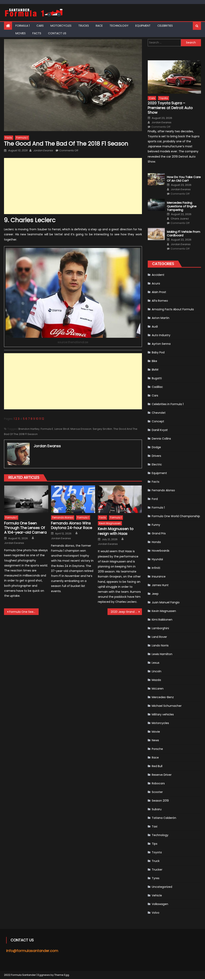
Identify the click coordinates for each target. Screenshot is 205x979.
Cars (40, 26)
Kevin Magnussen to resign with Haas (116, 531)
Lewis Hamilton (162, 654)
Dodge (156, 447)
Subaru (157, 809)
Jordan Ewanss (43, 150)
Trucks (83, 26)
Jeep (155, 594)
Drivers (156, 456)
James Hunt (160, 585)
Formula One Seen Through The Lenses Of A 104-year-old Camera (25, 528)
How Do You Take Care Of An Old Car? (184, 178)
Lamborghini (160, 628)
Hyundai (157, 559)
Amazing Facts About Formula (173, 309)
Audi (155, 327)
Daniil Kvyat (160, 430)
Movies (20, 33)
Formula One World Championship (176, 516)
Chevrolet (159, 413)
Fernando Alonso (62, 517)
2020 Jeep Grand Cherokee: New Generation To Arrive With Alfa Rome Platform (126, 612)
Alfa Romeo (160, 301)
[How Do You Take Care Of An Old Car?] (156, 179)
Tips (154, 844)
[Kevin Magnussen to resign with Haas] (120, 499)
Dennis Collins (161, 439)
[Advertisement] (73, 186)
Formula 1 (22, 26)
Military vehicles (163, 714)
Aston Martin (160, 318)
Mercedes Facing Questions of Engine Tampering (182, 206)
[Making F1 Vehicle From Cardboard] (156, 234)
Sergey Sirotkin (102, 429)
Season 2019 (160, 801)
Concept (158, 421)
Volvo (155, 913)
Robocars (158, 783)
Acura (156, 283)
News (155, 740)
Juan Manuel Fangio (166, 602)
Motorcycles (60, 26)
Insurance (159, 576)
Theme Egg (61, 975)
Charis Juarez (180, 218)
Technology (119, 26)
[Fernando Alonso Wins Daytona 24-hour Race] (73, 499)
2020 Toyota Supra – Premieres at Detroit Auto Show (170, 108)
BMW (155, 370)
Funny (156, 525)
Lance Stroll (61, 429)
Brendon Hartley (28, 429)
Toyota (163, 98)
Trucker (157, 870)
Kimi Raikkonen (162, 620)
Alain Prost (159, 292)
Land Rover (159, 637)
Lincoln (156, 671)
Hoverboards (160, 551)
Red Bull (157, 766)
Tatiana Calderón (164, 818)
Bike (154, 361)
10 (37, 419)
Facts (36, 33)
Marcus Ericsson (80, 429)
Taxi (154, 826)
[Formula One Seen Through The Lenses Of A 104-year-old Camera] (26, 499)
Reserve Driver (162, 775)
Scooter (157, 792)
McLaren (158, 689)
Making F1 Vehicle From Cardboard (183, 233)
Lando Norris (160, 645)
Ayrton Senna (161, 344)
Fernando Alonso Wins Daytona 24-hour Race (71, 525)
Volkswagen (160, 904)
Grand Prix (159, 533)
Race (99, 26)
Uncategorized (162, 887)
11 (40, 419)
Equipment (143, 26)
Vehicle (157, 895)
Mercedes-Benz (163, 697)
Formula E (47, 429)
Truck (156, 861)
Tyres (155, 878)
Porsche (157, 749)
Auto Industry (161, 335)
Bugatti (157, 378)
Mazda (156, 680)
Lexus (155, 663)
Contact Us (57, 33)
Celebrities (165, 26)
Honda (156, 542)
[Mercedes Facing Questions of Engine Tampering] (156, 205)
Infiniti (156, 568)
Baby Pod (158, 352)
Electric (157, 464)
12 (43, 419)
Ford (155, 499)
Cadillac (157, 387)
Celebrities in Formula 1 (168, 404)
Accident (158, 275)
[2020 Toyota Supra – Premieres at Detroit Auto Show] (174, 77)
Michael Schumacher (167, 706)
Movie (156, 732)
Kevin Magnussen (110, 523)
